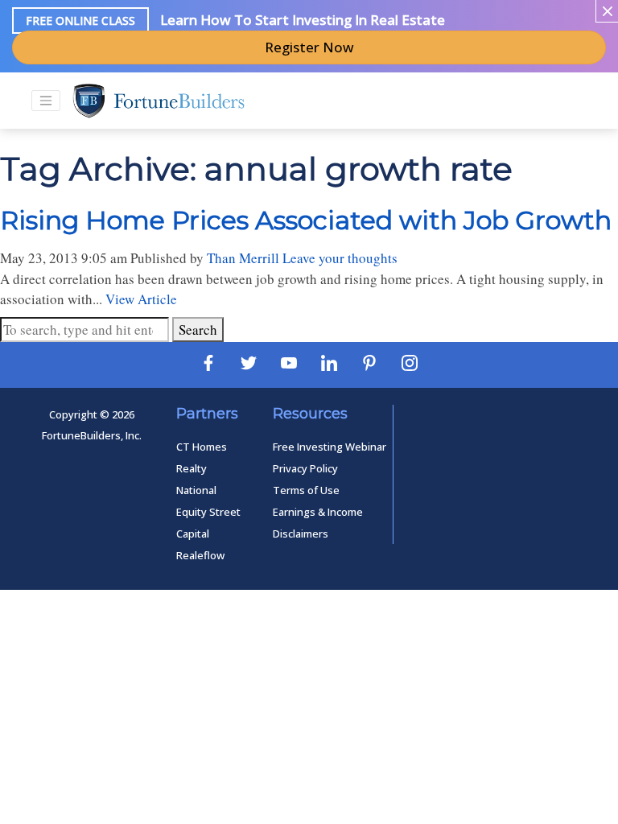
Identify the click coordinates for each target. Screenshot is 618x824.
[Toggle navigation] (45, 100)
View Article (141, 299)
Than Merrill (243, 258)
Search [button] (198, 329)
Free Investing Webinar (329, 446)
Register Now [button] (309, 47)
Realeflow (200, 555)
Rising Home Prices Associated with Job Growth (306, 220)
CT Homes (201, 446)
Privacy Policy (305, 468)
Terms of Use (306, 490)
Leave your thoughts (340, 258)
